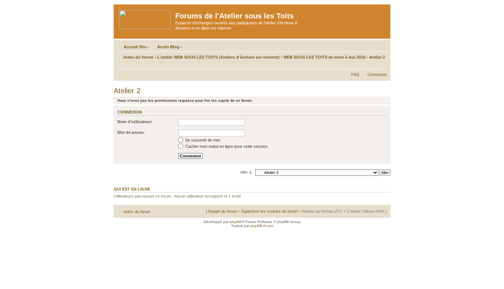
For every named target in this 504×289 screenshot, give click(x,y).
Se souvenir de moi (202, 140)
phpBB (236, 222)
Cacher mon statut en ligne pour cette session (225, 146)
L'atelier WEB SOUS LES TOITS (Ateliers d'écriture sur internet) (218, 57)
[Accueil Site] (145, 18)
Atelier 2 (377, 57)
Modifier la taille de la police (381, 65)
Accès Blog (168, 47)
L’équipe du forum (221, 211)
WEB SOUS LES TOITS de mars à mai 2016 (324, 57)
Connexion (377, 74)
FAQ (355, 74)
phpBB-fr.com (262, 226)
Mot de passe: (131, 132)
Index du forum (138, 57)
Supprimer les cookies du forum (269, 211)
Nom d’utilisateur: (134, 121)
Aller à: (246, 172)
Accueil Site (135, 47)
